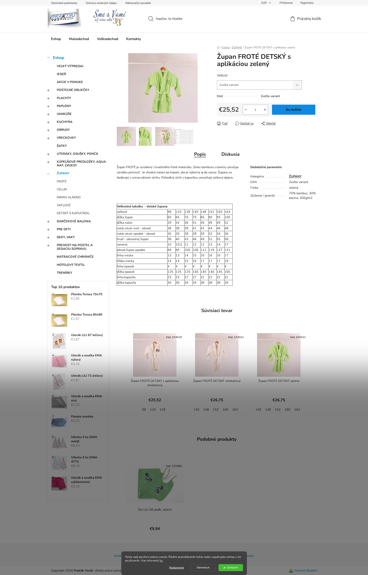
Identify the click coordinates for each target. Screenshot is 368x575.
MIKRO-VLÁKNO (69, 197)
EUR (264, 3)
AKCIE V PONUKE (70, 82)
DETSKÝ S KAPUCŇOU (73, 213)
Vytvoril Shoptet (305, 570)
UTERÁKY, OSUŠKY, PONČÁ (77, 154)
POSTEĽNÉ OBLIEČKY (73, 90)
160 (225, 409)
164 (235, 409)
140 (196, 409)
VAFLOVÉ (64, 205)
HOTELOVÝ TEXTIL (71, 265)
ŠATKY (62, 146)
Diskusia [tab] (230, 154)
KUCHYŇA (64, 122)
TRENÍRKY (64, 273)
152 (216, 409)
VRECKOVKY (66, 138)
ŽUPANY (63, 173)
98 (144, 409)
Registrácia (306, 3)
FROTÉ (61, 181)
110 (153, 409)
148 (206, 409)
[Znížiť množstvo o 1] (246, 110)
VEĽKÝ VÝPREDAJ (70, 66)
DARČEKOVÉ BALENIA (74, 221)
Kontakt (119, 556)
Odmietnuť (203, 567)
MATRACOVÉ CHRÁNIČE (75, 257)
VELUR (62, 189)
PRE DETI (64, 229)
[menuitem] (56, 38)
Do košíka (293, 110)
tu (161, 560)
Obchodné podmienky (64, 3)
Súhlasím (232, 567)
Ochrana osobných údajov (101, 3)
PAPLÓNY (64, 106)
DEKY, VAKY (66, 237)
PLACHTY (64, 98)
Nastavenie (176, 568)
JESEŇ (61, 74)
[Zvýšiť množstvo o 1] (265, 110)
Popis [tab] (200, 154)
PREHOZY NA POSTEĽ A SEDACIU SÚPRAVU (75, 247)
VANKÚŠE (64, 114)
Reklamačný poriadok (138, 3)
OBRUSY (63, 130)
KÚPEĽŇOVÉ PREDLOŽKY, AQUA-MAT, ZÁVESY (82, 164)
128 (162, 409)
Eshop (58, 57)
